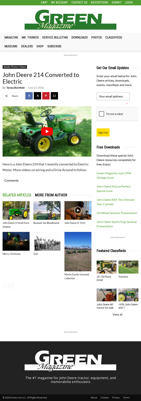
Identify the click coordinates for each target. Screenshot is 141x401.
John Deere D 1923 (74, 222)
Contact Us (79, 2)
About (94, 397)
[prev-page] (5, 285)
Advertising (99, 2)
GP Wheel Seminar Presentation (117, 213)
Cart (44, 2)
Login (129, 2)
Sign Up (103, 132)
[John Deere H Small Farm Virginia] (16, 210)
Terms (126, 397)
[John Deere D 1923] (77, 210)
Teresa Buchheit (15, 87)
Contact (105, 397)
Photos (96, 37)
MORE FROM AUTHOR (51, 195)
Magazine (11, 37)
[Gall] (46, 241)
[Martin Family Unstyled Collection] (77, 251)
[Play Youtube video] (47, 131)
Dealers (27, 46)
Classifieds (113, 37)
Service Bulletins (55, 37)
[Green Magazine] (70, 20)
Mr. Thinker (30, 37)
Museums (10, 46)
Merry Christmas (12, 253)
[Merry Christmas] (16, 241)
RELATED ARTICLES (17, 195)
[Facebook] (29, 95)
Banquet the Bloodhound (46, 222)
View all (117, 314)
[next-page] (10, 285)
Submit (117, 2)
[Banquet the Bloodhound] (46, 210)
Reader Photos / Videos (15, 66)
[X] (37, 95)
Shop (40, 46)
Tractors (123, 276)
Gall (35, 253)
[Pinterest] (46, 95)
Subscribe (54, 46)
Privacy (116, 397)
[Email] (54, 95)
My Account (59, 2)
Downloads (79, 37)
